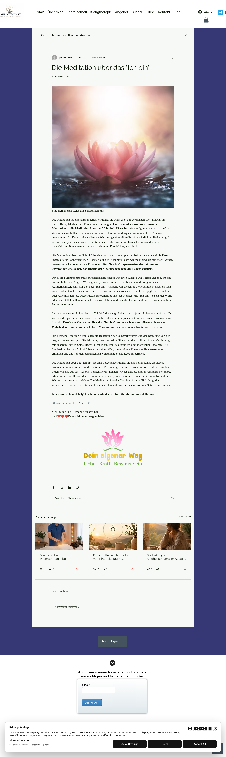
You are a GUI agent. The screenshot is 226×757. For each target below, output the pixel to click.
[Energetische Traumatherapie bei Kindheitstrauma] (59, 536)
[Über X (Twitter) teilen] (61, 487)
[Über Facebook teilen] (53, 487)
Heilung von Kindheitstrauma (70, 35)
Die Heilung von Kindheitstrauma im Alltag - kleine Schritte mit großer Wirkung (166, 557)
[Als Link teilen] (77, 487)
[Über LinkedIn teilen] (69, 487)
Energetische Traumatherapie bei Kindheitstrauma (53, 557)
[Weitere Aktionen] (172, 58)
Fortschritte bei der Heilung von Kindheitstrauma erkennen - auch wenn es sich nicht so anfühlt (112, 557)
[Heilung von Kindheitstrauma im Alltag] (167, 536)
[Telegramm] (220, 12)
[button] (206, 20)
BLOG (39, 35)
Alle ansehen (185, 516)
